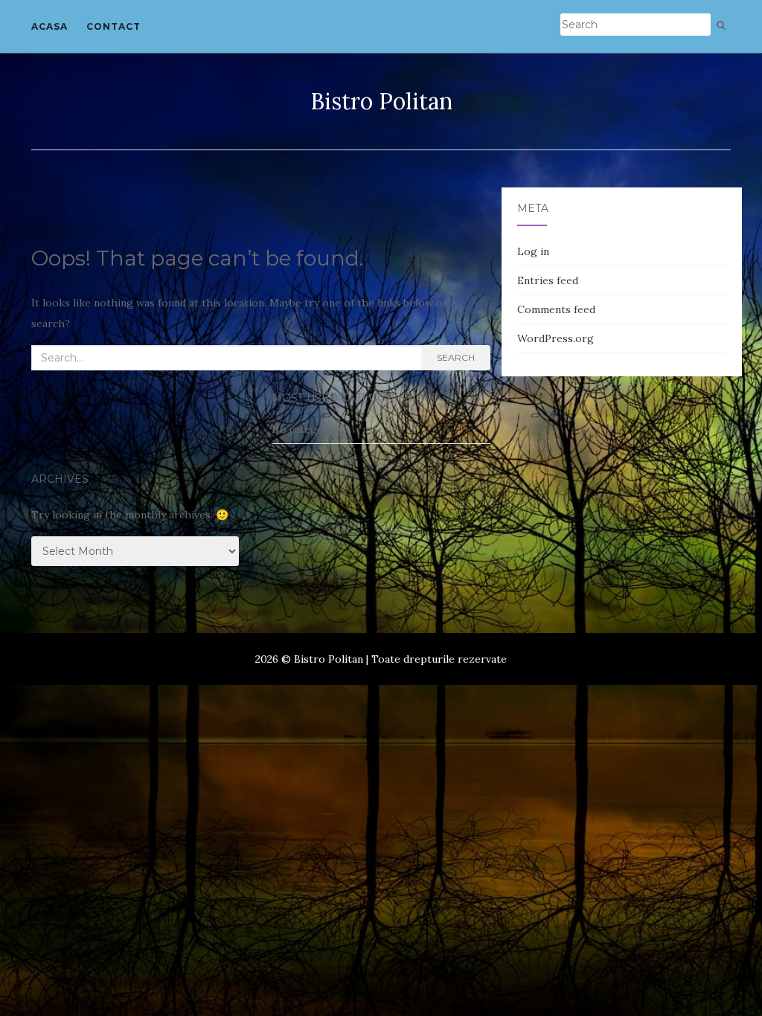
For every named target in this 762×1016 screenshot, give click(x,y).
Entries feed (547, 280)
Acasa (49, 26)
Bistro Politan (381, 101)
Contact (113, 26)
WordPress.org (555, 338)
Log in (533, 251)
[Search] (721, 25)
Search (456, 357)
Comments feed (556, 309)
